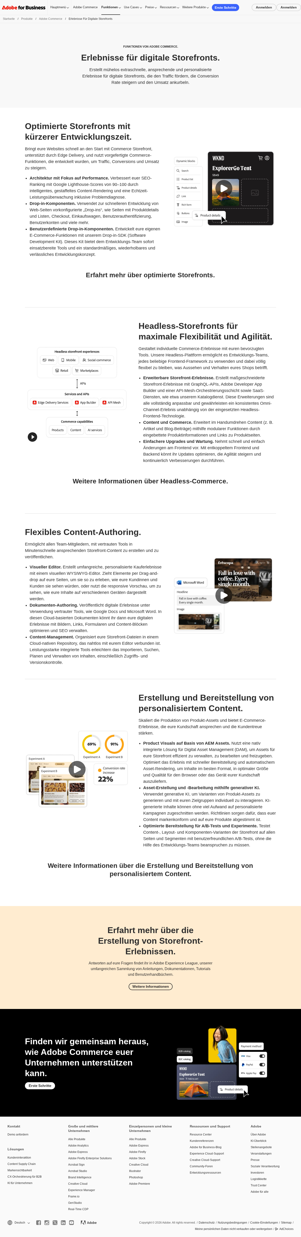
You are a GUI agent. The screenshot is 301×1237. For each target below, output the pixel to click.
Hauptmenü (58, 7)
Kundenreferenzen (202, 1141)
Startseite (9, 18)
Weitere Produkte (194, 7)
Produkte (27, 18)
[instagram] (46, 1222)
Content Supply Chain (22, 1164)
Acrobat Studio (77, 1171)
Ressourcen (168, 7)
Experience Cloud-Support (207, 1153)
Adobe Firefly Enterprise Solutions (90, 1158)
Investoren (257, 1172)
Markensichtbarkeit (20, 1170)
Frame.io (73, 1196)
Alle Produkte (76, 1139)
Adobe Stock (137, 1158)
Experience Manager (81, 1190)
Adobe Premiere (139, 1183)
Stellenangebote (261, 1147)
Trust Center (258, 1185)
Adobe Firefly (137, 1152)
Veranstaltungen (261, 1153)
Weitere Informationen (150, 986)
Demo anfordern (18, 1134)
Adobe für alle (260, 1191)
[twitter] (55, 1222)
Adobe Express (78, 1152)
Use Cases (131, 7)
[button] (223, 188)
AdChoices (286, 1229)
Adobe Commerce (85, 7)
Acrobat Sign (76, 1164)
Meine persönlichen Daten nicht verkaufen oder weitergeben (233, 1229)
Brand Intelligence (79, 1177)
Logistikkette (259, 1179)
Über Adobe (258, 1134)
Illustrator (135, 1171)
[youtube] (71, 1222)
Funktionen (109, 7)
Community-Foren (201, 1166)
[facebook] (38, 1222)
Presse (255, 1160)
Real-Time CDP (78, 1209)
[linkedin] (63, 1222)
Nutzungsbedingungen (232, 1222)
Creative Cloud (77, 1183)
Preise (149, 7)
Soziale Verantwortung (265, 1166)
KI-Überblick (258, 1141)
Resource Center (201, 1134)
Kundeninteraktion (19, 1157)
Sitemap (286, 1222)
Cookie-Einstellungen (264, 1222)
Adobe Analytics (78, 1145)
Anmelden (264, 7)
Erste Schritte (225, 7)
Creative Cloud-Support (205, 1160)
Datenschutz (207, 1222)
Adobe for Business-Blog (206, 1147)
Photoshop (136, 1177)
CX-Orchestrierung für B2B (25, 1176)
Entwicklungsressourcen (205, 1172)
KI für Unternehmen (20, 1183)
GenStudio (75, 1202)
